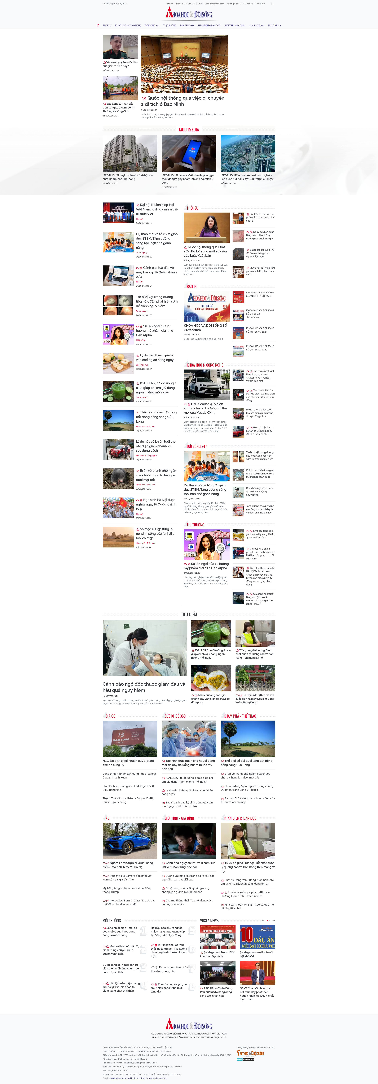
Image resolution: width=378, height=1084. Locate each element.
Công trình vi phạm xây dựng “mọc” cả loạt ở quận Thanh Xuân (129, 775)
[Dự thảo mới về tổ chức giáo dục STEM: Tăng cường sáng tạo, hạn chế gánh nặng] (118, 242)
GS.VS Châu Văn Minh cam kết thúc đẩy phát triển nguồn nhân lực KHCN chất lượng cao (257, 994)
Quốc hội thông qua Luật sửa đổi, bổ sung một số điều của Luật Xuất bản (205, 251)
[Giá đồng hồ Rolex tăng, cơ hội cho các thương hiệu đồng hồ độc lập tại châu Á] (238, 598)
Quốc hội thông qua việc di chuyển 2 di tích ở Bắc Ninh (182, 101)
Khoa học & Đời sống (189, 12)
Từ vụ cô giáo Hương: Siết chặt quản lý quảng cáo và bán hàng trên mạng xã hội (254, 654)
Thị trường (169, 25)
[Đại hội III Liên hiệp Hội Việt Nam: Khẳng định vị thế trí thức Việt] (118, 212)
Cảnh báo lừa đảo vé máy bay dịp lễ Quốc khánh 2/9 (156, 272)
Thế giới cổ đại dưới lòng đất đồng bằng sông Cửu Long (156, 416)
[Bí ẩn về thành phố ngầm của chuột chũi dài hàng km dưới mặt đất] (118, 478)
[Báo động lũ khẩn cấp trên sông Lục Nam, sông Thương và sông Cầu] (120, 88)
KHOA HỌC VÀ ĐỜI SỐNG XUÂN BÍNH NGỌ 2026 (260, 294)
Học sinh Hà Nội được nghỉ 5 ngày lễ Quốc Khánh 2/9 (156, 504)
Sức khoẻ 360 (256, 25)
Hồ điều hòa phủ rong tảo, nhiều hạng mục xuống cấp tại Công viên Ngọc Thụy (168, 931)
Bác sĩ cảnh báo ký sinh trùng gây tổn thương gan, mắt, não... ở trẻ (187, 804)
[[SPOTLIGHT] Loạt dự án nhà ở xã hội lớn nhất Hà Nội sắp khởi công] (130, 153)
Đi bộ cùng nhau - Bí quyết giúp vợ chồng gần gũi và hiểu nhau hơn (185, 890)
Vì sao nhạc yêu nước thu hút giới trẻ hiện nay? (120, 64)
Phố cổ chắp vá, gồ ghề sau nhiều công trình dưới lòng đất (169, 988)
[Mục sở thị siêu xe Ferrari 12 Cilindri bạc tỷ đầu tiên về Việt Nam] (238, 432)
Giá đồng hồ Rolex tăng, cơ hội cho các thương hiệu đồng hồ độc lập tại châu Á (260, 599)
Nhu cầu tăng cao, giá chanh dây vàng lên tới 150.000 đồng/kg (260, 534)
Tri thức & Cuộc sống (250, 1053)
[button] (263, 920)
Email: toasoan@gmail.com (211, 3)
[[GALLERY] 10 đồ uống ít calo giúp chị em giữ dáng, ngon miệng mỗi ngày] (118, 391)
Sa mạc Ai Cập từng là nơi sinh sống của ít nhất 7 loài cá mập (155, 533)
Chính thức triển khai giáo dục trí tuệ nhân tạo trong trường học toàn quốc (260, 473)
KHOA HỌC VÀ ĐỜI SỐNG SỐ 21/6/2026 (205, 328)
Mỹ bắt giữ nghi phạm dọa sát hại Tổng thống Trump (127, 890)
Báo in (192, 286)
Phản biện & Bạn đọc (209, 25)
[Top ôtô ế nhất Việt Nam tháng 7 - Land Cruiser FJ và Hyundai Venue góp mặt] (238, 375)
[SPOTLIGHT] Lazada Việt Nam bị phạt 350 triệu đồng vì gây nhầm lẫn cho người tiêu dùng (188, 179)
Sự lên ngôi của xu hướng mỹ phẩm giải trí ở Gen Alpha (154, 330)
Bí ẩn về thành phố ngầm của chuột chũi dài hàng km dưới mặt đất (156, 475)
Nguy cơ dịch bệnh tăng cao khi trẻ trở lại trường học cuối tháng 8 (260, 235)
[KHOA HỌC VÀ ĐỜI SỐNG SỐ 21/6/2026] (207, 306)
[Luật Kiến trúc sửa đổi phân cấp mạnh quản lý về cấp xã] (238, 218)
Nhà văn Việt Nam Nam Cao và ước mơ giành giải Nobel (247, 906)
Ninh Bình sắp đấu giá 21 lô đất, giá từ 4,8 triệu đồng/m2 (128, 788)
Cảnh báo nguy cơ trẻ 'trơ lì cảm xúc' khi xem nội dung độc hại (189, 865)
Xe (107, 818)
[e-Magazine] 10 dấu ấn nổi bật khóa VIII (256, 954)
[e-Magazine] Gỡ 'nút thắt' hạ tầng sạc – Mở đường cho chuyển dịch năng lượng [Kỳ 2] (169, 950)
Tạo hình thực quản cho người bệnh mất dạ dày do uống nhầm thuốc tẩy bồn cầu (188, 765)
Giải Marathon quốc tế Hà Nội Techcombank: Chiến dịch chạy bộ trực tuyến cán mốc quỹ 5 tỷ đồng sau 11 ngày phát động (260, 576)
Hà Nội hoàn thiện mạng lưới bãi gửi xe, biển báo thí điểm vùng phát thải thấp (121, 987)
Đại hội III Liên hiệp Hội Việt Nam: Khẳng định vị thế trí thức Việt (157, 209)
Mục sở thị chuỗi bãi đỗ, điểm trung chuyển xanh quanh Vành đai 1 (121, 950)
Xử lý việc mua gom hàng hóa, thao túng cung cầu (169, 969)
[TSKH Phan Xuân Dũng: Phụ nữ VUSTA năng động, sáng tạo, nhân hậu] (218, 973)
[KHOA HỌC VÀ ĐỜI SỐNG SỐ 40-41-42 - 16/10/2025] (238, 315)
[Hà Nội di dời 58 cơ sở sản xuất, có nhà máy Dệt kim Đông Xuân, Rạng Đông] (255, 678)
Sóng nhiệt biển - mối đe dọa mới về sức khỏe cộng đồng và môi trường (120, 931)
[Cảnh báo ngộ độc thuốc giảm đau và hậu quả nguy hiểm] (238, 492)
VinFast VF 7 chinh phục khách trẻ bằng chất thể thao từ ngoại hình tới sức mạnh (260, 553)
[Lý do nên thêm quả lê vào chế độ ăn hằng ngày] (118, 363)
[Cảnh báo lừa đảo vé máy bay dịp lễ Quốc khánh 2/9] (118, 275)
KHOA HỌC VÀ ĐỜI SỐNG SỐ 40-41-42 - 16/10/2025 (260, 314)
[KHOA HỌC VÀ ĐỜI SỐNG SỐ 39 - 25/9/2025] (238, 333)
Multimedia (274, 25)
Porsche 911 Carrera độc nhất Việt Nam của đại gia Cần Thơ (127, 877)
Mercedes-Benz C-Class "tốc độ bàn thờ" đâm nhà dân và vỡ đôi (129, 902)
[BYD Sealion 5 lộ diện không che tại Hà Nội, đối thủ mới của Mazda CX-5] (207, 385)
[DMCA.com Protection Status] (245, 1059)
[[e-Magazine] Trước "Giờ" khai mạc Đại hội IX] (218, 937)
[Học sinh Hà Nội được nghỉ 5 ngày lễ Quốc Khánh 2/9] (118, 508)
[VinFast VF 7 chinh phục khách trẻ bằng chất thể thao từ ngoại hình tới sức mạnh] (238, 553)
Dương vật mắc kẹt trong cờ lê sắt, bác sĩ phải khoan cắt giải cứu (188, 877)
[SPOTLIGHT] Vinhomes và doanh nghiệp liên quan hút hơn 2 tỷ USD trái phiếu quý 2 (247, 177)
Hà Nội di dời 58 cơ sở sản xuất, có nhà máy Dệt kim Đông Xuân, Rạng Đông (255, 698)
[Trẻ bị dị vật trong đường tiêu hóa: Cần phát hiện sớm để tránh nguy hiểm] (118, 305)
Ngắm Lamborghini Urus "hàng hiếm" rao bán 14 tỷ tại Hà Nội (128, 865)
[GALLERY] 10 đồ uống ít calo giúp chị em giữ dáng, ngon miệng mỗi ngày (156, 387)
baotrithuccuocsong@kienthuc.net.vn (127, 1078)
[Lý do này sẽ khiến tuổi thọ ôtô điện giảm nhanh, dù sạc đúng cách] (118, 449)
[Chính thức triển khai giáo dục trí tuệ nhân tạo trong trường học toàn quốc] (238, 475)
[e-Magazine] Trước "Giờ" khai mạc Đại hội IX (217, 954)
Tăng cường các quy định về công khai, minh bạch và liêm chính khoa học (260, 509)
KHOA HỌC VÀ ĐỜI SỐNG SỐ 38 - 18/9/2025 (260, 348)
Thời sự (107, 25)
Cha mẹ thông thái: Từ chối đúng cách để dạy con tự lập (187, 902)
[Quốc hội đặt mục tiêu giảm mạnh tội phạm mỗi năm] (238, 272)
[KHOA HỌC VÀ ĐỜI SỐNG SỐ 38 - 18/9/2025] (238, 351)
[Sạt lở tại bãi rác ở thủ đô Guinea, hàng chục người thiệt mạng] (238, 254)
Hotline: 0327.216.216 (185, 3)
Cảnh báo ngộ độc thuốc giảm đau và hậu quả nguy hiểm (259, 491)
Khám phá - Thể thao (145, 426)
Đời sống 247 (152, 25)
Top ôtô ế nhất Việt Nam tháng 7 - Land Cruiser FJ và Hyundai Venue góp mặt (260, 376)
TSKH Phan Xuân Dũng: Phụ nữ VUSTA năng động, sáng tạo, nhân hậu (216, 992)
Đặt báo (169, 3)
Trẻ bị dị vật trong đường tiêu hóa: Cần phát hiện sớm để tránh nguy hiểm (157, 301)
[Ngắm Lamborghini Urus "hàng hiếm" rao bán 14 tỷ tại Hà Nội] (130, 841)
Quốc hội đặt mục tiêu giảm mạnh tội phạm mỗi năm (260, 271)
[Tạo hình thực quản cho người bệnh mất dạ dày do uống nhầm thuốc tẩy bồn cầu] (189, 739)
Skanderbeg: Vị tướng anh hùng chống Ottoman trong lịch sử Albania (247, 788)
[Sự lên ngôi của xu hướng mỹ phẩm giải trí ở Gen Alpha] (118, 334)
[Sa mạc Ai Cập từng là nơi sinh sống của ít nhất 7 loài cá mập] (118, 537)
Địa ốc (110, 716)
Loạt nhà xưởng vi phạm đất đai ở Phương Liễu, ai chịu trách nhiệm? (245, 894)
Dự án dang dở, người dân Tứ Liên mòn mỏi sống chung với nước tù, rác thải (121, 968)
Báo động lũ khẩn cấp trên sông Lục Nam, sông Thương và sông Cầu (118, 107)
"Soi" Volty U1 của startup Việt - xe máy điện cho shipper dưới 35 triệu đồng (260, 395)
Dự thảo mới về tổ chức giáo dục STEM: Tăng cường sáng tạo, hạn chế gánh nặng (157, 240)
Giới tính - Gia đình (235, 25)
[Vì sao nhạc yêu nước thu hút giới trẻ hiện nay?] (120, 47)
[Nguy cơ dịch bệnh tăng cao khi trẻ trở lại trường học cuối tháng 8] (238, 236)
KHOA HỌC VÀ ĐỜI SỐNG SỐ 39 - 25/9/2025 (260, 330)
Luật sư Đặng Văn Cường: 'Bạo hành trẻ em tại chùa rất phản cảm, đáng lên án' (247, 881)
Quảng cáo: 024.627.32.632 (240, 3)
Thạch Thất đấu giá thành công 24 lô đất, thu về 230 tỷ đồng (128, 800)
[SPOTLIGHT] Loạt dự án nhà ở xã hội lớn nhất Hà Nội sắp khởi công (128, 177)
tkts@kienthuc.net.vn (156, 1078)
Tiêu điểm (189, 614)
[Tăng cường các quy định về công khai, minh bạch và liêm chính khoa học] (238, 510)
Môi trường (187, 25)
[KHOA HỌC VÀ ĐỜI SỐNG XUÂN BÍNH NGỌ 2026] (238, 297)
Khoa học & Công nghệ (128, 25)
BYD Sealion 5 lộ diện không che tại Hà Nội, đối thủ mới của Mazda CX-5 (205, 408)
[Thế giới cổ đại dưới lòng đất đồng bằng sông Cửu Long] (118, 420)
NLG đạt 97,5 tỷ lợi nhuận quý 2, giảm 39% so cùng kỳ (128, 763)
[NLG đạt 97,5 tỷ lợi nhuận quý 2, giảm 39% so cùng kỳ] (130, 739)
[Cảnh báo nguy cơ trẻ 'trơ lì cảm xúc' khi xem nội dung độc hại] (189, 841)
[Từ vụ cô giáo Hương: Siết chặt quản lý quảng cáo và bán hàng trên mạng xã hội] (255, 633)
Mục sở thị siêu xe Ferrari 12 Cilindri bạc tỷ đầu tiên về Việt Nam (259, 431)
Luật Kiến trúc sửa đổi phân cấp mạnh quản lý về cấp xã (260, 217)
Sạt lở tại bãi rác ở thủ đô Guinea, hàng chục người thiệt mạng (260, 253)
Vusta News (209, 920)
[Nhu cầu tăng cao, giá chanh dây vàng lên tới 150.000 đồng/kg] (238, 535)
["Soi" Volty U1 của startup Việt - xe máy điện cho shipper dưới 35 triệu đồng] (238, 395)
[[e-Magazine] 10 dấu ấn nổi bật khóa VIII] (257, 937)
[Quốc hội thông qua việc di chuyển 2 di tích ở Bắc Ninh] (184, 64)
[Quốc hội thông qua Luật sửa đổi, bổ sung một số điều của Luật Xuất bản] (207, 228)
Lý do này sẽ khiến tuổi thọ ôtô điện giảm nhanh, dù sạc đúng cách (156, 446)
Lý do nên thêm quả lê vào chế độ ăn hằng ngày (155, 357)
